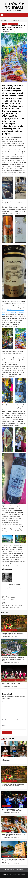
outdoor (17, 680)
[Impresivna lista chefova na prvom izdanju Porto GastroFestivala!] (14, 749)
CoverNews (20, 874)
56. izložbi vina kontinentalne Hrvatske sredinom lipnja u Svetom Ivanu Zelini (13, 312)
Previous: (13, 598)
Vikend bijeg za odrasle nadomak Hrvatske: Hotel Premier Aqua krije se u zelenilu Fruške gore (13, 659)
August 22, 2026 (14, 762)
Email (16, 719)
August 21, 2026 (14, 636)
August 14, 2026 (14, 662)
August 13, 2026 (14, 686)
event (9, 24)
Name (4, 719)
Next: (12, 605)
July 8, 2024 (13, 31)
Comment (5, 701)
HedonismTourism (6, 31)
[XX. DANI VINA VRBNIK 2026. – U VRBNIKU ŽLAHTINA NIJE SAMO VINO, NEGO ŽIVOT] (14, 799)
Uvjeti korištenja (19, 869)
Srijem (13, 24)
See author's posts (14, 587)
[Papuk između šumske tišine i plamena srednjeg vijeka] (14, 673)
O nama (12, 869)
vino (16, 24)
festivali (13, 680)
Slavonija (14, 630)
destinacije (5, 24)
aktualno (4, 630)
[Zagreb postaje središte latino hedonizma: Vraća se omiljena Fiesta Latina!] (14, 824)
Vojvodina (15, 654)
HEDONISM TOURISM (14, 6)
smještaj (10, 654)
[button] (2, 14)
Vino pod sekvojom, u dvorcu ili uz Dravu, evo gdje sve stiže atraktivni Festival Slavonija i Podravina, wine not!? (13, 861)
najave (9, 755)
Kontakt (7, 869)
